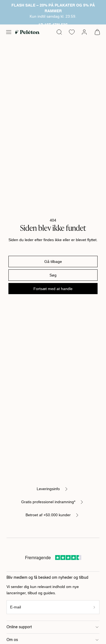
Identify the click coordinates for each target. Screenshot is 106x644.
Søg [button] (53, 275)
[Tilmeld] (94, 607)
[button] (8, 32)
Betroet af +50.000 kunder (48, 515)
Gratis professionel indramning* (48, 502)
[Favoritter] (71, 32)
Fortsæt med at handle (53, 289)
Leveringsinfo (48, 489)
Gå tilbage (53, 261)
